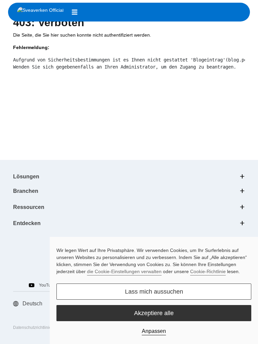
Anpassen (154, 331)
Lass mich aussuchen (154, 291)
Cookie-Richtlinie (208, 271)
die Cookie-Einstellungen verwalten (124, 271)
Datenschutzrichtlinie (32, 327)
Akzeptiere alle (154, 313)
